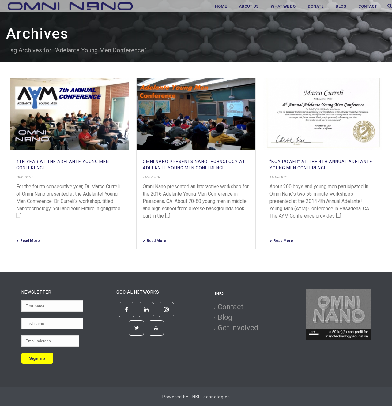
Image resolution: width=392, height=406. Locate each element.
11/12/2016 (151, 177)
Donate (315, 6)
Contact (367, 6)
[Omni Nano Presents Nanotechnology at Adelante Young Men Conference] (196, 114)
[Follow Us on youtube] (156, 328)
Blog (341, 6)
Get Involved (238, 327)
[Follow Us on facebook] (126, 309)
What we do (283, 6)
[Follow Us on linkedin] (146, 309)
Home (221, 6)
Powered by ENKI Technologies (196, 396)
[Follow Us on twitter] (136, 328)
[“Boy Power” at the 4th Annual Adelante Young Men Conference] (322, 114)
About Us (248, 6)
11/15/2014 (278, 177)
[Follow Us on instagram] (166, 309)
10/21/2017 (24, 177)
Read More (30, 241)
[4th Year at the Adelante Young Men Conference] (69, 114)
